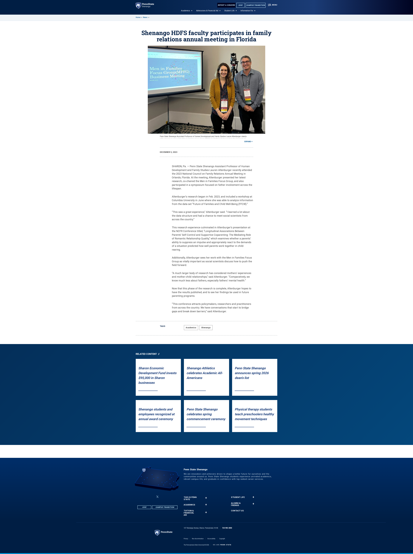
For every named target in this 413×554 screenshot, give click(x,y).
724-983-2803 (227, 528)
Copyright (222, 538)
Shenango (206, 327)
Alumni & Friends (236, 504)
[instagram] (152, 497)
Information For (247, 10)
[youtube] (168, 497)
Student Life (229, 10)
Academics (185, 10)
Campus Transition (255, 5)
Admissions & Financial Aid (207, 10)
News (145, 17)
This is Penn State (190, 498)
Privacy (186, 538)
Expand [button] (247, 142)
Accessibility (211, 538)
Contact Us (237, 511)
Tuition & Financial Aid (189, 513)
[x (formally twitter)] (157, 497)
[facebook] (146, 497)
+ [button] (206, 498)
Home (138, 17)
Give (240, 5)
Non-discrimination (198, 538)
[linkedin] (162, 497)
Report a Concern (226, 5)
